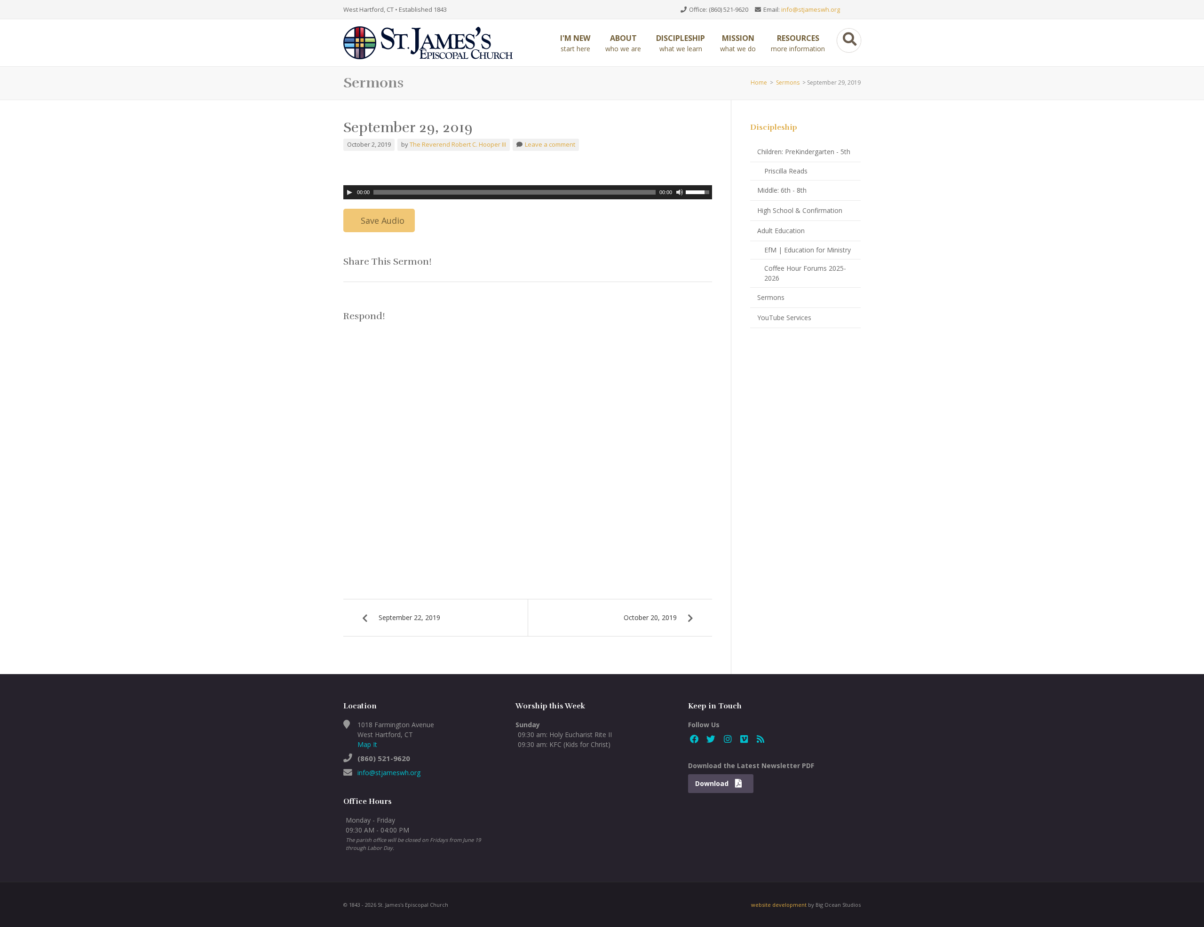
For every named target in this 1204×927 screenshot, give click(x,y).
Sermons (788, 82)
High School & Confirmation (799, 210)
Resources (798, 43)
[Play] (349, 192)
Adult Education (781, 230)
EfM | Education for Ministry (807, 249)
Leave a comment (550, 144)
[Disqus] (527, 448)
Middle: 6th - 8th (782, 190)
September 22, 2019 (409, 617)
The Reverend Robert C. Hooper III (458, 144)
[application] (527, 192)
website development (779, 904)
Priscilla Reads (786, 170)
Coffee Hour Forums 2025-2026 (805, 273)
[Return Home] (432, 42)
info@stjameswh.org (810, 9)
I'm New (575, 43)
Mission (738, 43)
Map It (367, 744)
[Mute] (679, 192)
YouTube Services (784, 317)
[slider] (699, 191)
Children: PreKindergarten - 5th (803, 151)
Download (712, 783)
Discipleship (680, 43)
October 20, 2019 (650, 617)
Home (759, 82)
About (623, 43)
